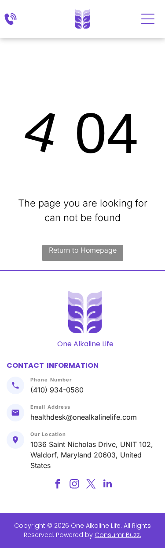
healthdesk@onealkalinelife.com (83, 417)
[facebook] (57, 484)
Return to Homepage (83, 250)
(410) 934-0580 (57, 389)
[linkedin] (107, 484)
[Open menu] (147, 18)
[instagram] (74, 484)
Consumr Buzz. (118, 534)
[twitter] (91, 484)
